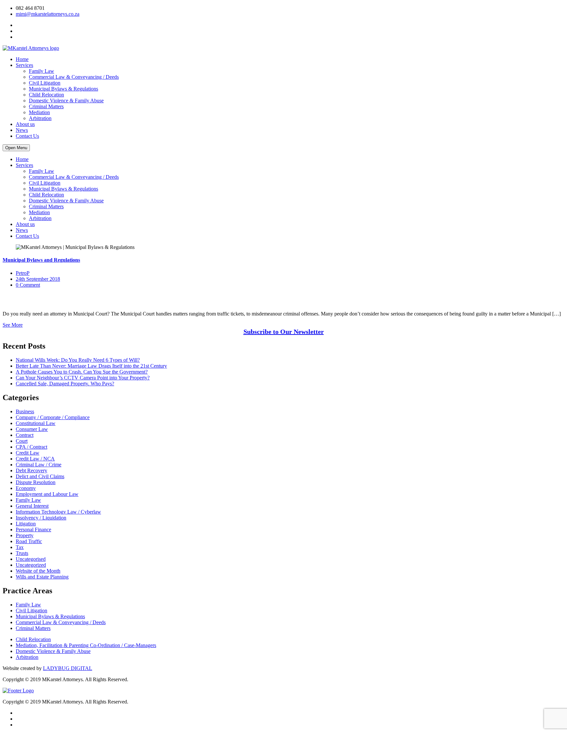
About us (25, 124)
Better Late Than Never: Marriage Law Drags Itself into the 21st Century (91, 366)
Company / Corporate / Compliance (53, 417)
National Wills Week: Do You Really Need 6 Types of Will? (78, 360)
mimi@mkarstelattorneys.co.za (47, 14)
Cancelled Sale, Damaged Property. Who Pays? (65, 383)
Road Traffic (29, 541)
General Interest (32, 506)
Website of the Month (38, 571)
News (22, 130)
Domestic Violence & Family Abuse (66, 100)
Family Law (41, 71)
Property (24, 535)
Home (22, 59)
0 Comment (28, 285)
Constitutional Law (35, 423)
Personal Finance (33, 529)
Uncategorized (31, 565)
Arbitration (40, 118)
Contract (24, 435)
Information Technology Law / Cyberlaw (58, 512)
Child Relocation (46, 94)
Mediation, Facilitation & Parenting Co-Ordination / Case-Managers (86, 645)
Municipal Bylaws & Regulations (63, 89)
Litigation (26, 523)
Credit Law (27, 453)
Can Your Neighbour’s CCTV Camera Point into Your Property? (83, 377)
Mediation (39, 112)
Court (22, 441)
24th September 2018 (38, 279)
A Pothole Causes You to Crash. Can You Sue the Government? (82, 372)
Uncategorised (31, 559)
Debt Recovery (31, 470)
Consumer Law (32, 429)
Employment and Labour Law (47, 494)
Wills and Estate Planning (42, 577)
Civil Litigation (44, 83)
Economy (26, 488)
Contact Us (27, 136)
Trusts (22, 553)
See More (13, 325)
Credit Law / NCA (35, 458)
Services (24, 65)
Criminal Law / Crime (38, 464)
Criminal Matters (46, 106)
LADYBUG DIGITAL (67, 668)
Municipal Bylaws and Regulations (41, 260)
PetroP (23, 273)
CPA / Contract (31, 447)
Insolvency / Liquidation (41, 517)
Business (25, 411)
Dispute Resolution (35, 482)
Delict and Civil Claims (40, 476)
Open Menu (16, 147)
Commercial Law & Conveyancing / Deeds (74, 77)
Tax (20, 547)
